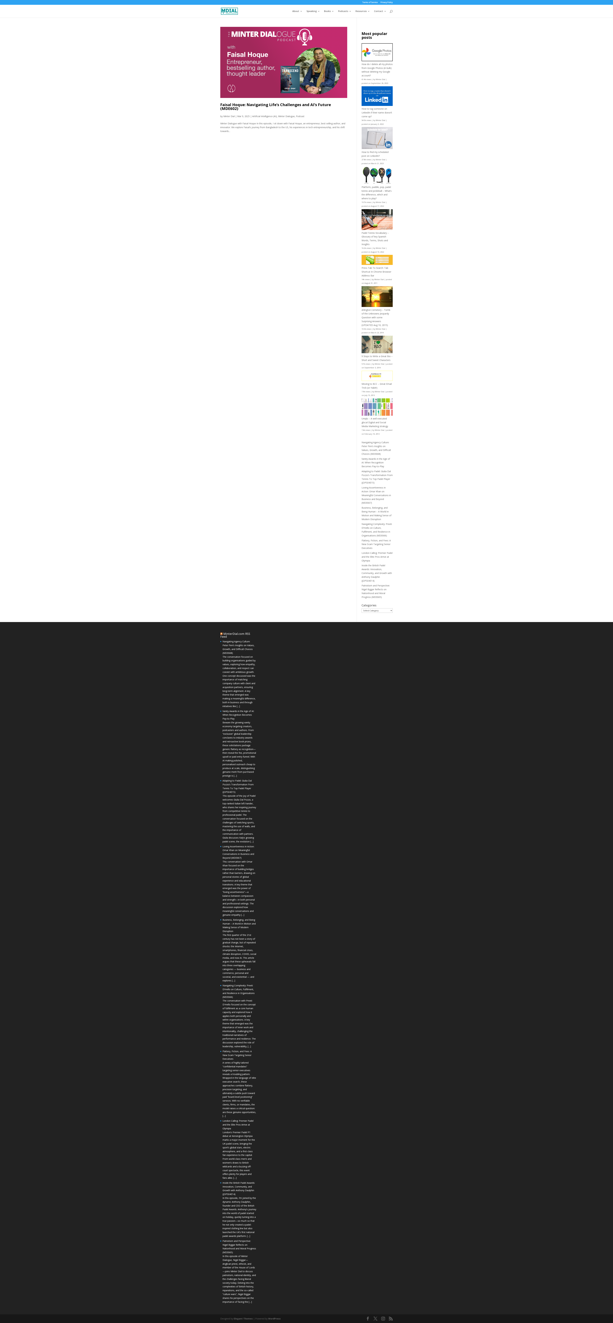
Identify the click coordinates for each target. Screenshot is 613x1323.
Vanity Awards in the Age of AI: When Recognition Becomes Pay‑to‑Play (376, 462)
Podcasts (343, 11)
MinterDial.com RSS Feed (235, 635)
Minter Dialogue (286, 116)
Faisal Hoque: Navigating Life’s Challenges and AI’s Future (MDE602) (275, 106)
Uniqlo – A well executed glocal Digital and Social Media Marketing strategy (375, 422)
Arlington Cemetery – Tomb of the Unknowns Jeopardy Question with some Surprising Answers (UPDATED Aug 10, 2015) (376, 317)
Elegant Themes (243, 1318)
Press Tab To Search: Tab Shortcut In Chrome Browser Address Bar (376, 271)
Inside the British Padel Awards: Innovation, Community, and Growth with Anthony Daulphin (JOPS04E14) (377, 573)
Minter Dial (229, 116)
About (295, 11)
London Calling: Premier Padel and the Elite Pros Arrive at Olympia (377, 556)
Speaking (311, 11)
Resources (361, 11)
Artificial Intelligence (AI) (264, 116)
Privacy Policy (387, 2)
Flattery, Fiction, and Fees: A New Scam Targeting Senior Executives (376, 544)
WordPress (274, 1318)
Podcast (300, 116)
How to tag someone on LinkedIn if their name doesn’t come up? (377, 112)
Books (327, 11)
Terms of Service (370, 2)
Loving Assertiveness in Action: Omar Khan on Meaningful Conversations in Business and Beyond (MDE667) (376, 495)
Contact (378, 11)
